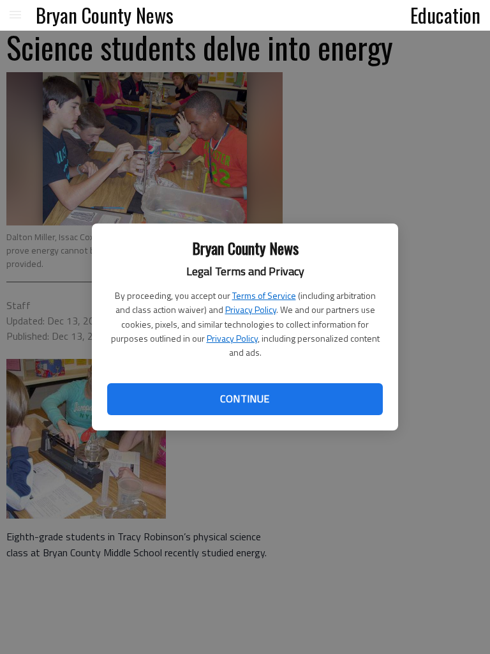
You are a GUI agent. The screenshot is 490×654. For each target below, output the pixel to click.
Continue (244, 398)
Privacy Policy (250, 309)
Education (445, 14)
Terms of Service (264, 295)
